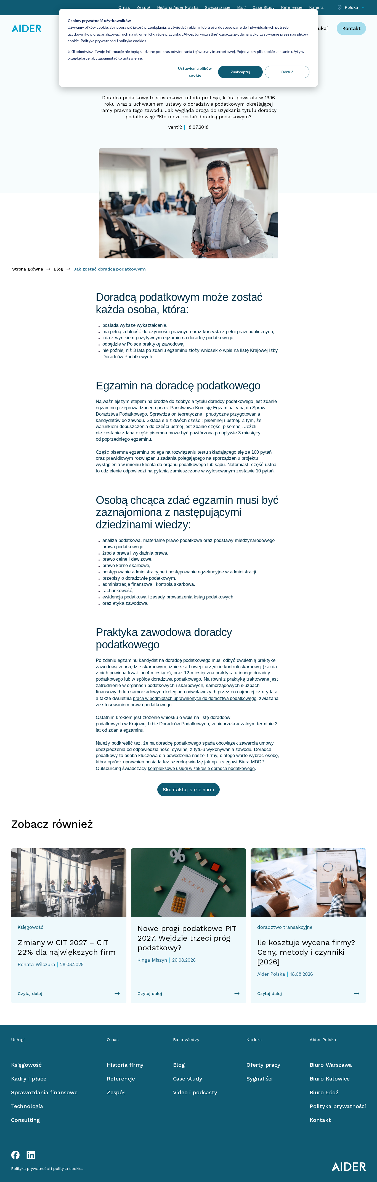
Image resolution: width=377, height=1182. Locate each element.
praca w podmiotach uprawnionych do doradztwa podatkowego (194, 698)
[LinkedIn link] (30, 1155)
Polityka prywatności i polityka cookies (113, 40)
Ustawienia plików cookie (195, 71)
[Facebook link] (15, 1155)
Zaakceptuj (240, 71)
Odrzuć (287, 71)
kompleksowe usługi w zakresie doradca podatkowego (201, 768)
